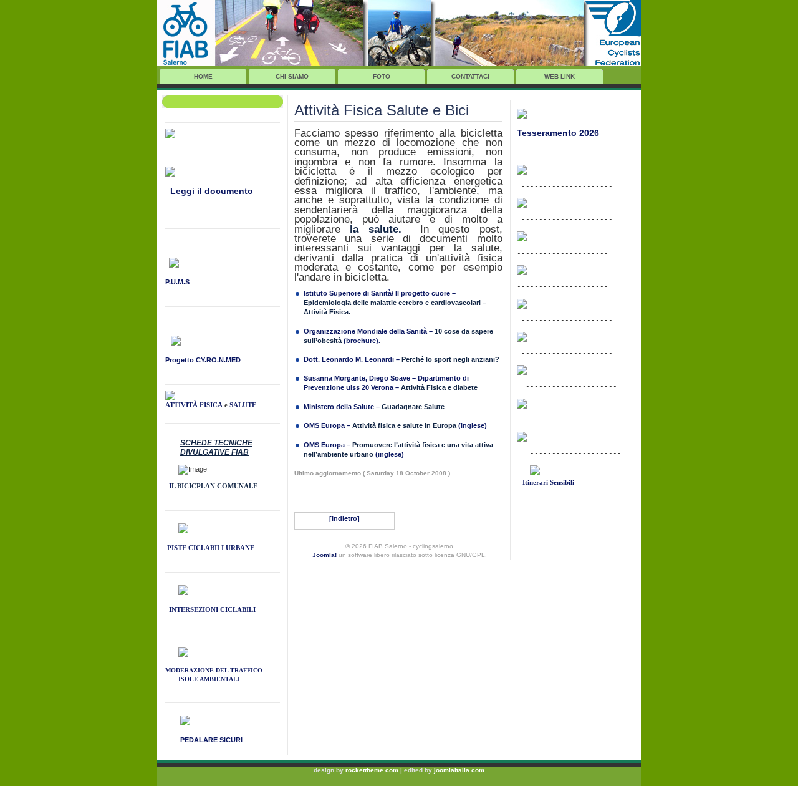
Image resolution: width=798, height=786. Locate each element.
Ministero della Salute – (374, 406)
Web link (559, 76)
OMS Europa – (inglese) (395, 425)
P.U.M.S (177, 282)
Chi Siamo (292, 76)
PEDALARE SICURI (211, 740)
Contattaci (470, 76)
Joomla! (324, 554)
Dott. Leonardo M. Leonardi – (401, 359)
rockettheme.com (371, 770)
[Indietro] (344, 518)
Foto (381, 76)
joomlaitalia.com (459, 770)
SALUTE (242, 405)
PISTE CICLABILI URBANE (209, 547)
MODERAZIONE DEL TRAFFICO (213, 670)
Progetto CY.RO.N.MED (203, 360)
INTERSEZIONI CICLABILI (212, 609)
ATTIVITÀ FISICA (194, 405)
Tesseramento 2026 (558, 133)
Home (203, 76)
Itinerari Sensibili (547, 482)
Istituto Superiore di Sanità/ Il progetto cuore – (380, 293)
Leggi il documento (211, 191)
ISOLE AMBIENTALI (209, 679)
